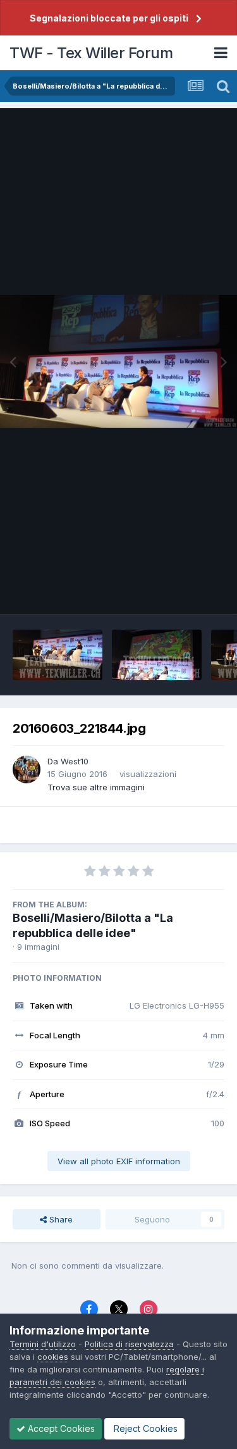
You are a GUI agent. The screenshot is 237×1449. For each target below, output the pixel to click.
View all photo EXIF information (119, 1161)
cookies (52, 1357)
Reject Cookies (144, 1428)
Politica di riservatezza (129, 1344)
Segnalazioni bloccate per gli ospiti (109, 18)
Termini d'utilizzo (42, 1344)
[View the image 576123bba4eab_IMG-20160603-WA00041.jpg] (57, 655)
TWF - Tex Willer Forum (91, 53)
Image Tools (184, 592)
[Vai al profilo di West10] (26, 769)
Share (60, 1219)
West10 (74, 761)
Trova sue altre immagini (96, 787)
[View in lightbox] (118, 361)
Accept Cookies (60, 1428)
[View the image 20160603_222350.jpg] (157, 655)
